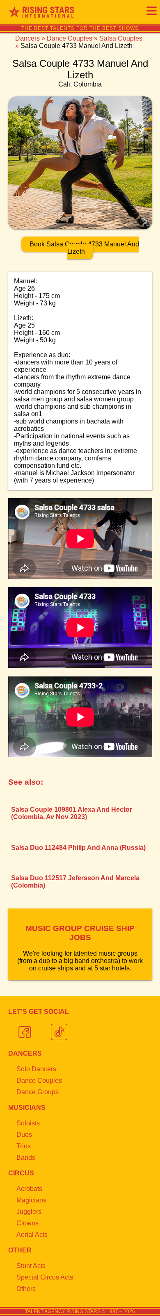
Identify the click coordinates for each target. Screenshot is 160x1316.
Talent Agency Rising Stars (63, 1311)
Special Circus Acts (44, 1277)
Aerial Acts (32, 1234)
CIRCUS (21, 1173)
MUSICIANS (27, 1107)
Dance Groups (37, 1091)
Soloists (28, 1123)
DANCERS (25, 1053)
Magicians (31, 1200)
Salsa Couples (120, 38)
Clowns (27, 1223)
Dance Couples (69, 38)
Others (26, 1288)
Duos (24, 1134)
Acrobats (29, 1188)
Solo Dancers (36, 1069)
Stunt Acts (31, 1265)
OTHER (20, 1250)
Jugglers (28, 1211)
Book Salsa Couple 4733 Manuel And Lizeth (84, 248)
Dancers (27, 38)
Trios (23, 1146)
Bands (25, 1157)
